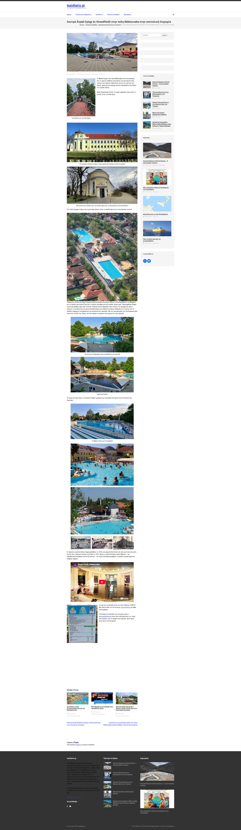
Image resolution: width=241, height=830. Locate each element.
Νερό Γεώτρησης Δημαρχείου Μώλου (159, 113)
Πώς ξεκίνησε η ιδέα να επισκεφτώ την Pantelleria (156, 188)
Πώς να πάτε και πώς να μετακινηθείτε (152, 240)
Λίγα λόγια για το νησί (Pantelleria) (155, 214)
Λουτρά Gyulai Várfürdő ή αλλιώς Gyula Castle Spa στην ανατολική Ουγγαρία (126, 708)
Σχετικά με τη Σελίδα (74, 797)
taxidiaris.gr (76, 5)
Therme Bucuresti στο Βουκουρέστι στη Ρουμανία (160, 94)
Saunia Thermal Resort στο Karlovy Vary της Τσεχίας (160, 104)
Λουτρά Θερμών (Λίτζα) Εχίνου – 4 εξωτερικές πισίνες (160, 84)
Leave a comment (99, 74)
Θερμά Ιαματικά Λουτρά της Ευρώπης (110, 24)
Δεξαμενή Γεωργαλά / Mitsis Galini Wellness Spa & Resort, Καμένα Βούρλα (161, 124)
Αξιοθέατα (99, 14)
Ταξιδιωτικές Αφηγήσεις (83, 14)
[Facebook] (145, 261)
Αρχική (69, 14)
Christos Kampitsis (84, 74)
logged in (78, 745)
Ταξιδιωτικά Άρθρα (113, 14)
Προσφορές (127, 14)
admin (157, 191)
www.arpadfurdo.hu (105, 616)
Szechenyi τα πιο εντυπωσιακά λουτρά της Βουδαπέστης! (76, 708)
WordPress (170, 826)
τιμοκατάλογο (125, 607)
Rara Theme (155, 826)
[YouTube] (149, 261)
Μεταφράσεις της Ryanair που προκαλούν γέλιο (102, 707)
